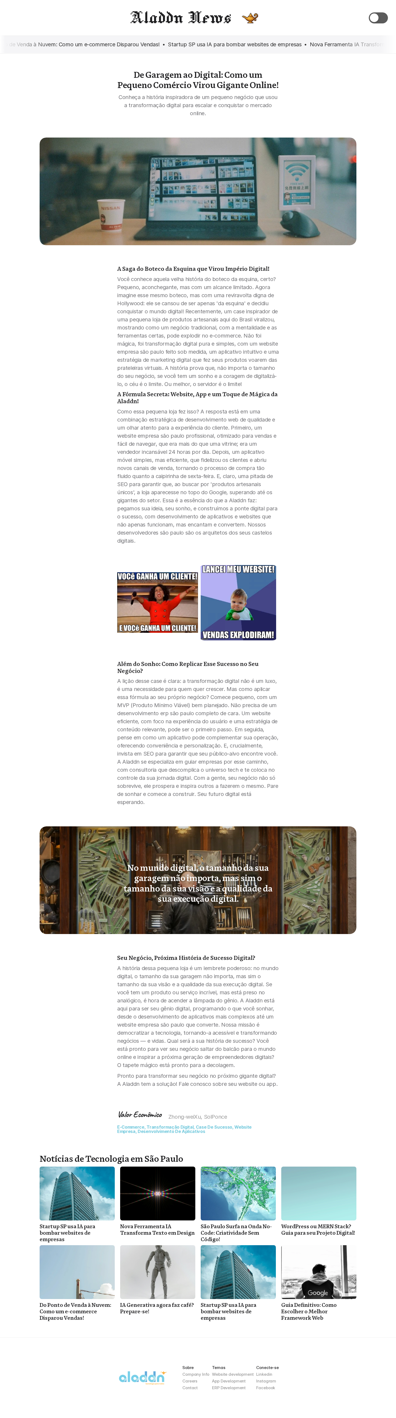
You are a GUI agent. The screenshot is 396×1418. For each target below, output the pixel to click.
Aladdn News (180, 17)
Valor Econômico (139, 1114)
